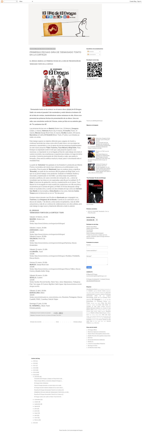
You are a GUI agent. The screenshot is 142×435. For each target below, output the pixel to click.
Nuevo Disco (90, 309)
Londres (103, 306)
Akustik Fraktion (102, 290)
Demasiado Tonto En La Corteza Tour (98, 297)
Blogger (80, 430)
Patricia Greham (98, 309)
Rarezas (103, 311)
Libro (98, 306)
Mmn (102, 308)
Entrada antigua (78, 322)
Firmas (105, 301)
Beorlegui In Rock (92, 345)
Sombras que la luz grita (98, 317)
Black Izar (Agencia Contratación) (96, 332)
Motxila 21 (105, 308)
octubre (36, 402)
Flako (109, 301)
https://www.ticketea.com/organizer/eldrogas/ (49, 223)
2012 (34, 422)
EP (95, 301)
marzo (36, 417)
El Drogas (53, 315)
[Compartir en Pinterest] (62, 313)
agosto (36, 406)
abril (35, 415)
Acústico (90, 290)
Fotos (88, 303)
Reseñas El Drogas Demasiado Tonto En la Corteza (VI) (49, 390)
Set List (104, 314)
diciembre (37, 376)
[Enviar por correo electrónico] (55, 313)
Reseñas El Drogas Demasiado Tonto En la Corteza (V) (48, 394)
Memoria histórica (95, 308)
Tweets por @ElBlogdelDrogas (94, 120)
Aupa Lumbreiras (95, 292)
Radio (99, 311)
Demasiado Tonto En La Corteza (43, 315)
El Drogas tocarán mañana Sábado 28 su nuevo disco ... (49, 387)
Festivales (99, 301)
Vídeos (88, 323)
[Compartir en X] (58, 313)
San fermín (92, 314)
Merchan (90, 337)
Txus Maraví (99, 319)
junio (35, 411)
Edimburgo (88, 299)
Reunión (88, 313)
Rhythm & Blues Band (96, 313)
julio (35, 408)
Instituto (93, 304)
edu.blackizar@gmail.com (93, 281)
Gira (102, 303)
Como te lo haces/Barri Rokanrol (96, 343)
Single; (88, 316)
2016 (34, 368)
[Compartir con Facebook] (60, 313)
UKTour (105, 319)
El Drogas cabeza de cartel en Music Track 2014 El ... (48, 396)
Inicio (57, 322)
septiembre (37, 404)
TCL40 (106, 318)
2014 (34, 372)
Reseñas (108, 311)
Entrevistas (89, 301)
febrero (36, 420)
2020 (34, 361)
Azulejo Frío (102, 292)
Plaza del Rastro (106, 309)
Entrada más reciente (35, 322)
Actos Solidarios (101, 289)
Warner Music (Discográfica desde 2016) (98, 333)
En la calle (103, 299)
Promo (95, 311)
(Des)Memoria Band (91, 289)
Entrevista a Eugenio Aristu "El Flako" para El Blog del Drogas (103, 140)
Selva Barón (98, 314)
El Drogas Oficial (92, 330)
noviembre (37, 399)
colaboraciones (90, 294)
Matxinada (108, 306)
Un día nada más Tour (99, 321)
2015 (34, 370)
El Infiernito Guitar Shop (94, 347)
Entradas (91, 51)
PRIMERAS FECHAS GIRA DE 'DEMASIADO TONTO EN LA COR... (51, 392)
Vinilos (92, 323)
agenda (95, 290)
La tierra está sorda (102, 305)
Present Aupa (89, 311)
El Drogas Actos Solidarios (41, 383)
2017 (34, 365)
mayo (36, 413)
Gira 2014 (58, 315)
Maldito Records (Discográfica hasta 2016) (99, 335)
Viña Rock (96, 323)
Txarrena (94, 319)
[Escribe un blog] (56, 313)
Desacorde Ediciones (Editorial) (96, 339)
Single (109, 314)
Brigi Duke (108, 292)
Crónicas (108, 294)
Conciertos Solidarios (100, 294)
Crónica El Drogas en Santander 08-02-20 (101, 165)
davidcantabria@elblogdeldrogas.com (96, 276)
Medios (88, 308)
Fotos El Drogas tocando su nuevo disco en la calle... (48, 385)
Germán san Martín (96, 303)
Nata (109, 308)
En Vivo (109, 299)
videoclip (109, 321)
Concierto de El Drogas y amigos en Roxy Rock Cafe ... (48, 378)
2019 (34, 363)
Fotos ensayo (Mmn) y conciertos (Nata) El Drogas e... (48, 381)
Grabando (88, 304)
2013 (34, 374)
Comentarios (92, 54)
